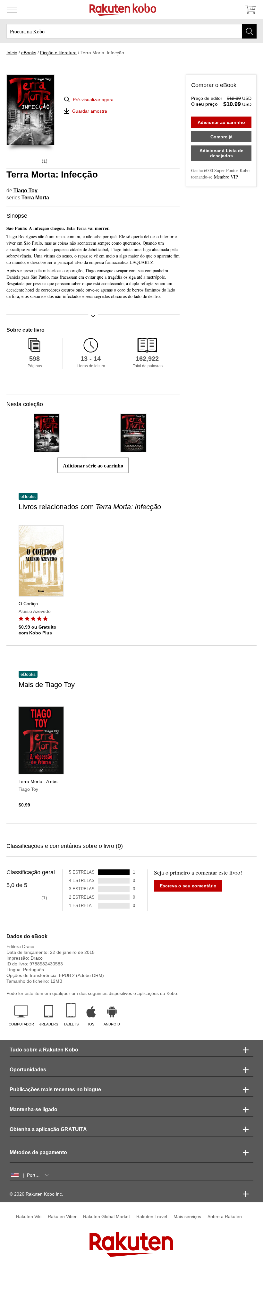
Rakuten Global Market (106, 1216)
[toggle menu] (12, 9)
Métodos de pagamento (38, 1152)
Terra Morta (35, 197)
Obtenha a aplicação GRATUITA (48, 1129)
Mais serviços (187, 1216)
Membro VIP (226, 177)
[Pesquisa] (249, 31)
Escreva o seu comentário (188, 885)
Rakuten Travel (151, 1216)
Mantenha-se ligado (33, 1109)
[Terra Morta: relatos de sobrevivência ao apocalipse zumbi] (133, 449)
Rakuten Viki (28, 1216)
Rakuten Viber (62, 1216)
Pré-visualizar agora (93, 99)
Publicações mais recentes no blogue (55, 1089)
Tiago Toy (25, 190)
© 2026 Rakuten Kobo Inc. (36, 1194)
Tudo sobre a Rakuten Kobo (44, 1049)
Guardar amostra (89, 111)
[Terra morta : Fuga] (47, 449)
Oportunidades (28, 1069)
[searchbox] (131, 31)
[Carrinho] (250, 9)
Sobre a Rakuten (225, 1216)
